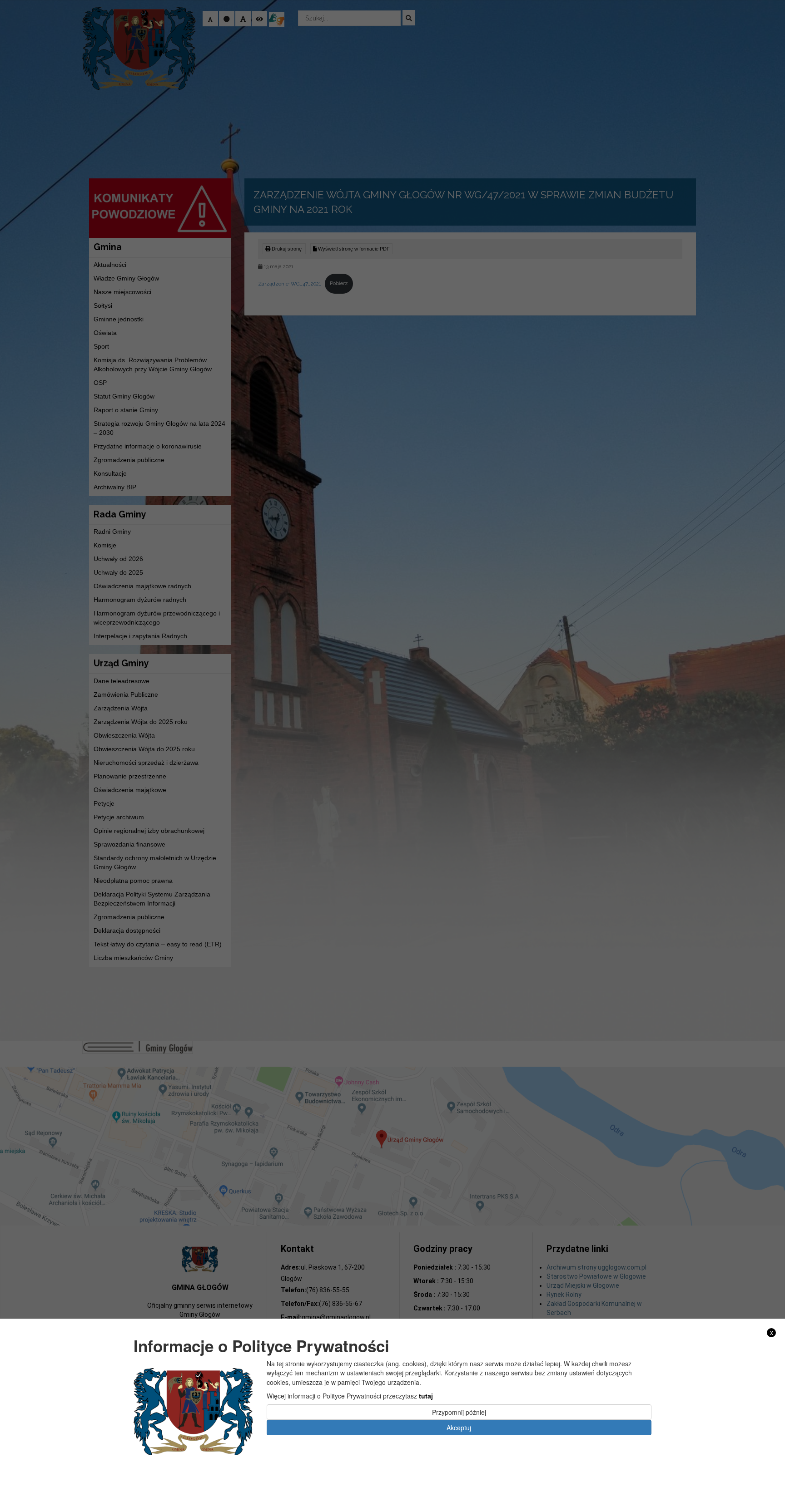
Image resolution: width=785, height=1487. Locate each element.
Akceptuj (459, 1427)
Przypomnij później (459, 1412)
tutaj (426, 1395)
